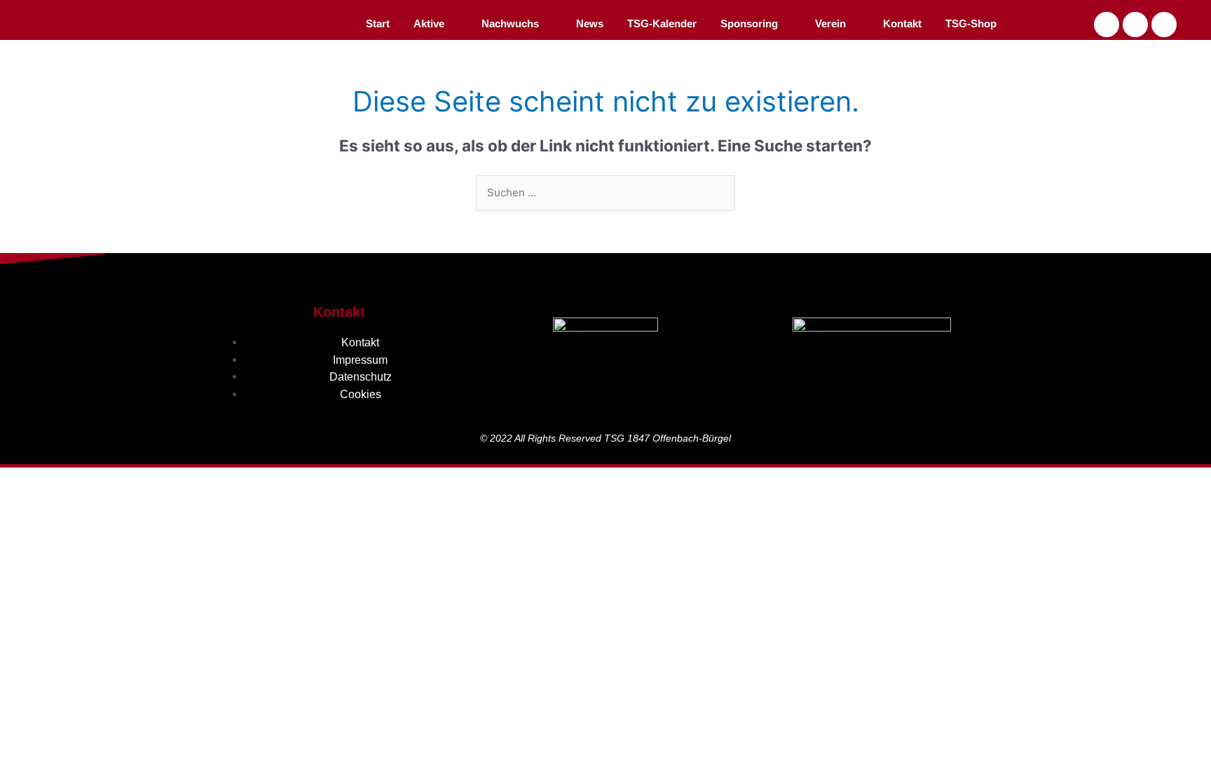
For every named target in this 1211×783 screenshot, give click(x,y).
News (589, 23)
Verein (830, 23)
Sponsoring (749, 23)
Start (378, 23)
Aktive (428, 23)
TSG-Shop (971, 23)
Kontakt (902, 23)
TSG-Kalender (662, 23)
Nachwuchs (510, 23)
